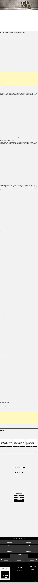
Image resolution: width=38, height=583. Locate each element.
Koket (8, 397)
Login (35, 452)
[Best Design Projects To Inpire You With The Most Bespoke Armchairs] (31, 437)
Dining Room (1, 87)
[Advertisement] (19, 21)
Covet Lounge (3, 406)
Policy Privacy (19, 570)
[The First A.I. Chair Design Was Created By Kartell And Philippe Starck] (19, 437)
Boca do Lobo (8, 271)
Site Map (22, 570)
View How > (32, 569)
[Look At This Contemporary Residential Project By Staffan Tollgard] (6, 437)
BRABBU (8, 355)
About (15, 570)
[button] (37, 560)
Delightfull (10, 313)
